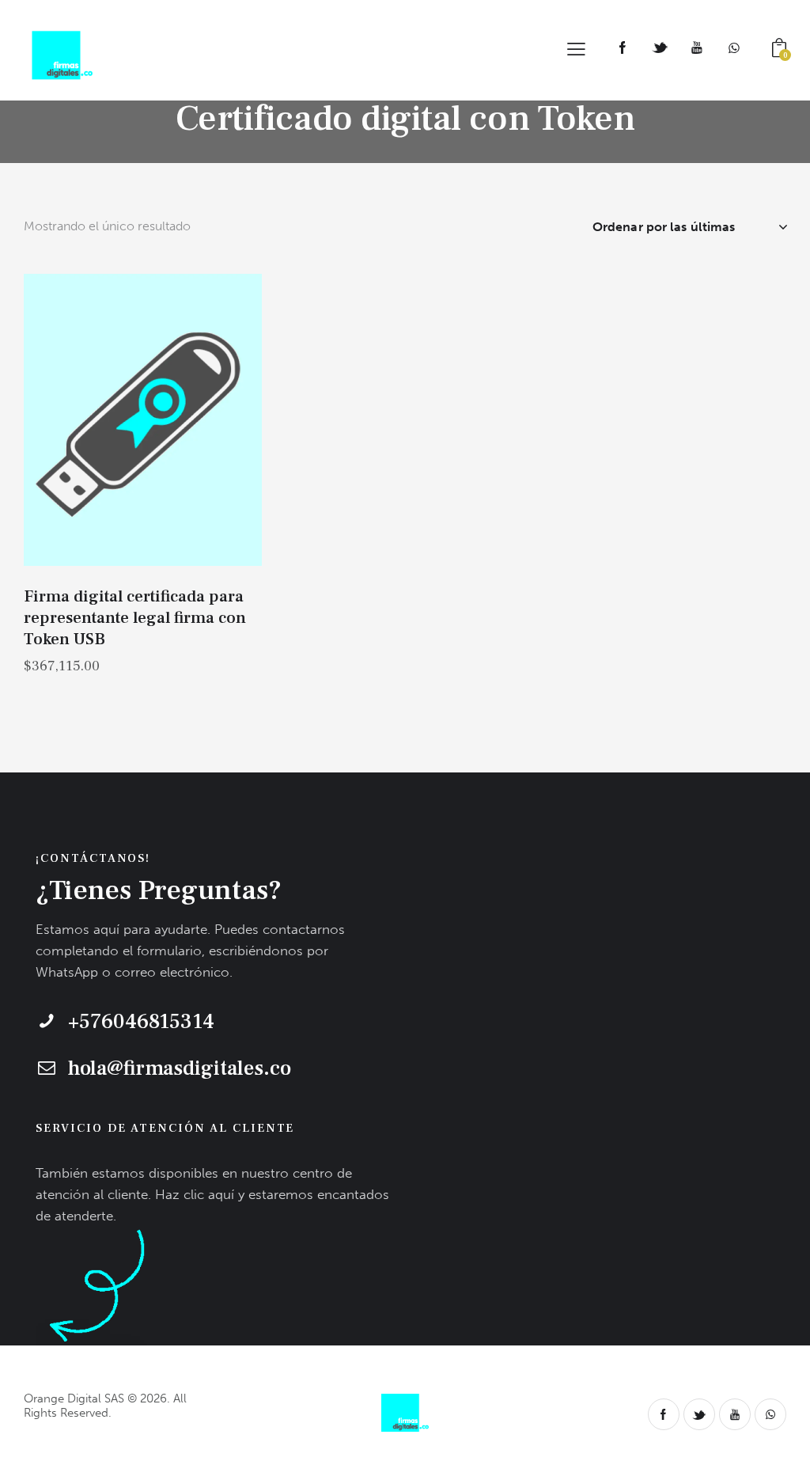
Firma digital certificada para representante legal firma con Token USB (135, 618)
